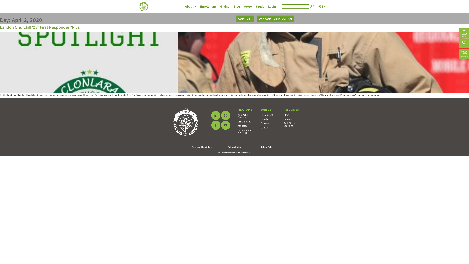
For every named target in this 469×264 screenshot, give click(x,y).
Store (248, 6)
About (189, 6)
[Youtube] (225, 125)
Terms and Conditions (202, 147)
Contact (265, 127)
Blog (237, 6)
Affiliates (242, 125)
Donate (265, 119)
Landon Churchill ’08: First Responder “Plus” (40, 27)
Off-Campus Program (275, 19)
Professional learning (244, 131)
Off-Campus (244, 121)
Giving (224, 6)
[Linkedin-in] (215, 115)
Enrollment (208, 6)
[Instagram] (225, 115)
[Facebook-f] (215, 125)
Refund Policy (267, 147)
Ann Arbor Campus (243, 116)
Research (289, 119)
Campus (244, 19)
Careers (265, 123)
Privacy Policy (234, 147)
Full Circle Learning (289, 124)
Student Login (266, 6)
